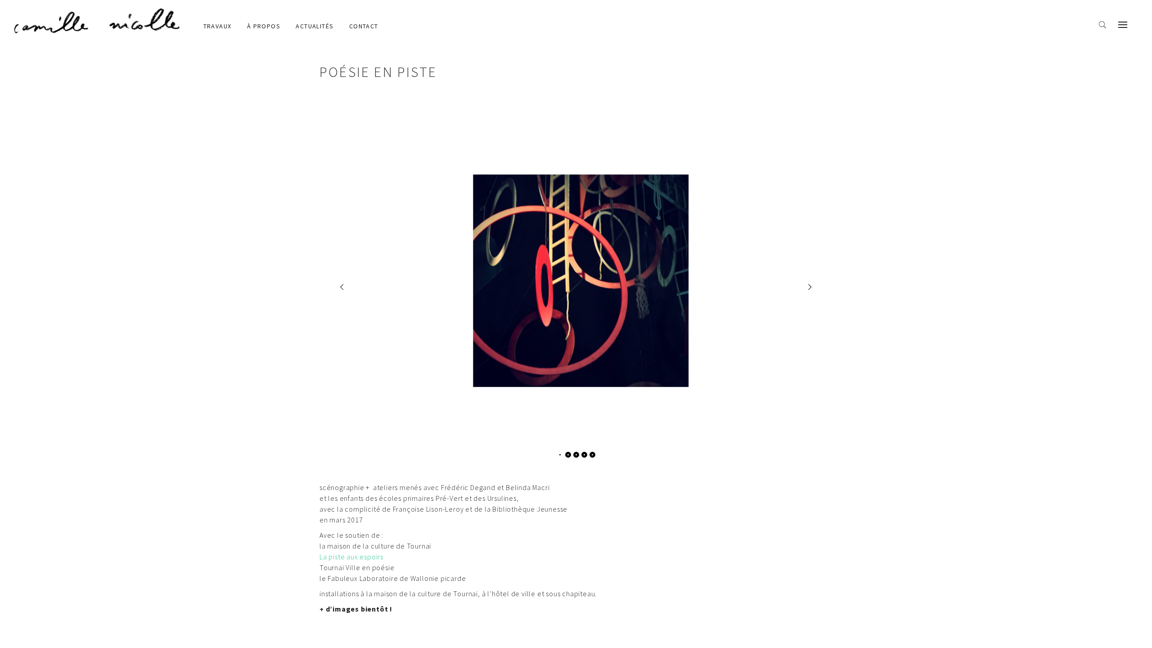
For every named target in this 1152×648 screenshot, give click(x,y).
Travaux (217, 26)
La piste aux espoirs (351, 556)
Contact (363, 26)
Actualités (314, 26)
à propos (263, 26)
